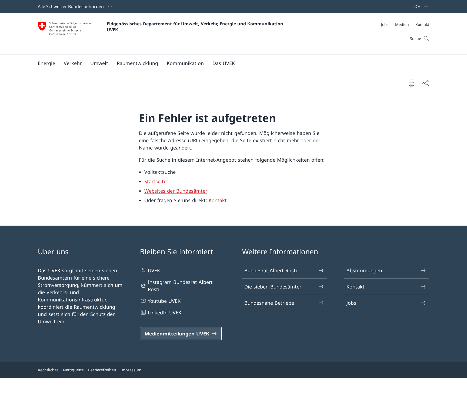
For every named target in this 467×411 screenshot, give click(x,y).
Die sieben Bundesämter (272, 286)
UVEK (154, 270)
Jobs (351, 303)
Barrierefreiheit (102, 369)
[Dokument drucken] (411, 82)
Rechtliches (48, 369)
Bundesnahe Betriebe (269, 303)
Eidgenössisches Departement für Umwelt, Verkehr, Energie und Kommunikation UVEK (196, 27)
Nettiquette (73, 369)
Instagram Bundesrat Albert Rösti (180, 286)
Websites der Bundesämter (175, 191)
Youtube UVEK (164, 301)
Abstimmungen (364, 270)
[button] (46, 63)
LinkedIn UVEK (164, 312)
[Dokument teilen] (425, 83)
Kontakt (218, 200)
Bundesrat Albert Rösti (270, 270)
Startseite (155, 181)
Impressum (131, 369)
